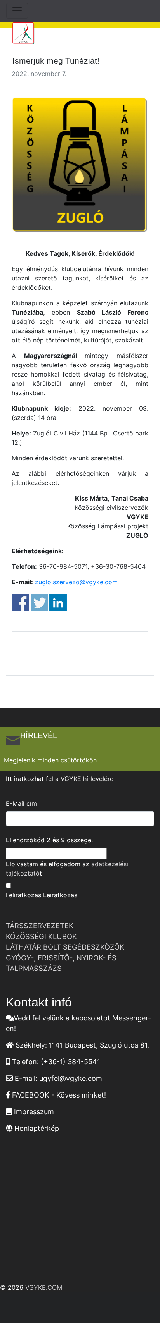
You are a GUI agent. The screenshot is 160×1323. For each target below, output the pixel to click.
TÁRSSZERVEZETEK (39, 925)
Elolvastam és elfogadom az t (67, 868)
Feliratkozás (23, 895)
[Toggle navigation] (17, 11)
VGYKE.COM (43, 1287)
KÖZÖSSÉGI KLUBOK (41, 936)
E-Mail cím (21, 803)
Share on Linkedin (58, 602)
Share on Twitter (39, 602)
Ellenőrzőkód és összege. (49, 840)
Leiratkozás (60, 895)
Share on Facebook (20, 602)
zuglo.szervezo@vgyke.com (76, 582)
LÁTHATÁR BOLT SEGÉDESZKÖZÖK (65, 947)
